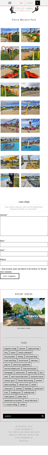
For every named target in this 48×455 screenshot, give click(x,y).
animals (22, 348)
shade (33, 384)
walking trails (29, 392)
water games (9, 396)
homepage (8, 372)
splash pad (38, 388)
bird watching (31, 356)
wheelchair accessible (13, 400)
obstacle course (37, 376)
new (41, 372)
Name (2, 240)
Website (3, 259)
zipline (22, 404)
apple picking (33, 348)
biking (20, 356)
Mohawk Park (24, 328)
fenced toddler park (12, 368)
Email (2, 250)
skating (19, 388)
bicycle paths (9, 356)
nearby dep (32, 372)
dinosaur (34, 360)
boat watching (10, 360)
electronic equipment (21, 364)
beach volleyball (24, 352)
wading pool (16, 392)
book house (23, 360)
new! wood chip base (19, 376)
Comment (4, 214)
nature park (20, 372)
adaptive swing (10, 348)
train (6, 392)
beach (13, 352)
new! (6, 376)
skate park (8, 388)
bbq (6, 352)
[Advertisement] (24, 439)
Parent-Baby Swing (25, 380)
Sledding (28, 388)
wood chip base (31, 400)
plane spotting (10, 384)
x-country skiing (10, 404)
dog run (7, 364)
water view (21, 396)
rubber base (23, 384)
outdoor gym (9, 380)
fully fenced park (29, 368)
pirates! (39, 380)
